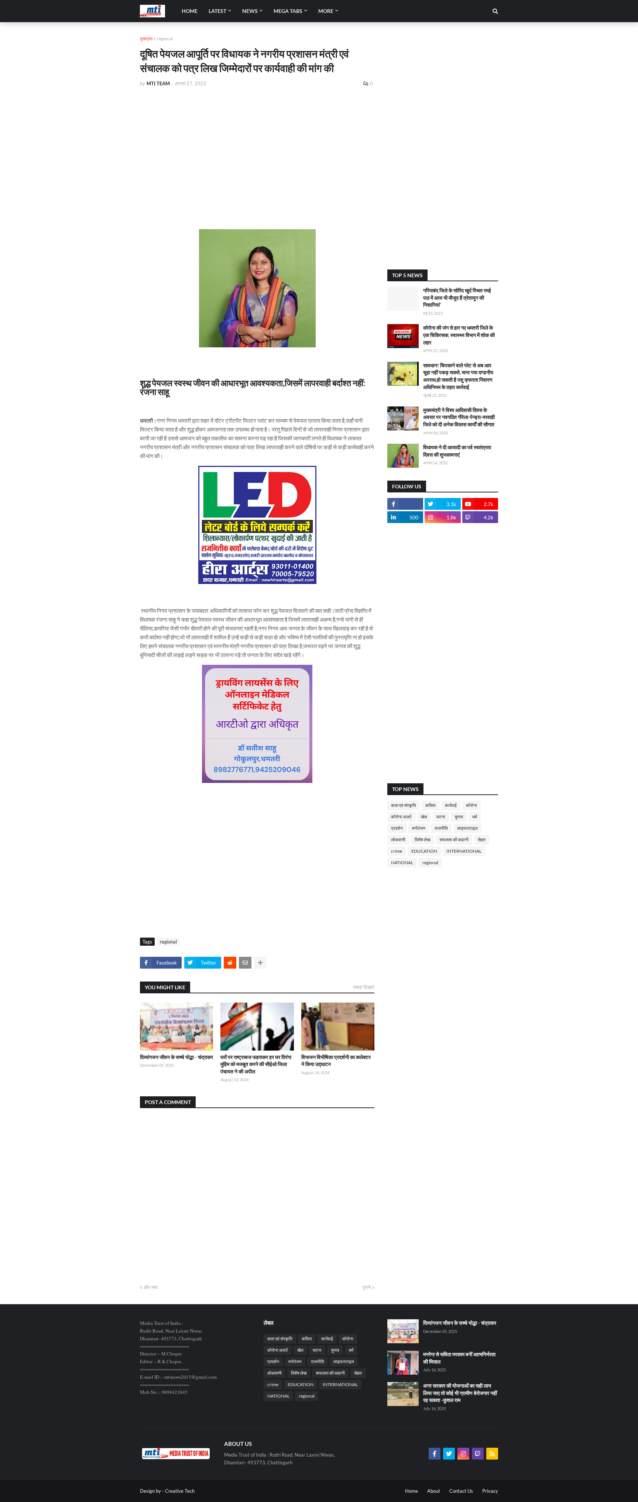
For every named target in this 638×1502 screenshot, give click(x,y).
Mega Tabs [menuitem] (288, 11)
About (433, 1491)
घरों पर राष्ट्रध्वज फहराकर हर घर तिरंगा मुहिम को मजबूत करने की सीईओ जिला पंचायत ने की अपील (255, 1064)
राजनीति (441, 828)
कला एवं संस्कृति (403, 805)
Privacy (490, 1491)
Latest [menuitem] (217, 11)
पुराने (367, 1287)
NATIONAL (402, 862)
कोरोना (471, 805)
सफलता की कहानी (454, 839)
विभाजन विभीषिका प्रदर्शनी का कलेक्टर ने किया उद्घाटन (336, 1061)
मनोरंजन (418, 828)
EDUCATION (424, 851)
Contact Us (461, 1491)
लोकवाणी (398, 839)
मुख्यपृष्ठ (146, 38)
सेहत (482, 839)
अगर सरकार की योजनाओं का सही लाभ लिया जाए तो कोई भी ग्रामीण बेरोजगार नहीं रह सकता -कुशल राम (460, 1392)
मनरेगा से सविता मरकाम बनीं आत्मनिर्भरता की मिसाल (459, 1358)
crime (396, 851)
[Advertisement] (257, 148)
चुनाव (459, 816)
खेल (424, 816)
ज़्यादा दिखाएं (363, 987)
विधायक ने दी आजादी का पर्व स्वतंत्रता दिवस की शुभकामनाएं (457, 451)
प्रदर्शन (397, 828)
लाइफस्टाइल (467, 828)
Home (411, 1491)
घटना (440, 816)
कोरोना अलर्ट (401, 816)
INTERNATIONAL (463, 851)
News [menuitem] (250, 11)
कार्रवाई (451, 805)
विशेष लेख (422, 839)
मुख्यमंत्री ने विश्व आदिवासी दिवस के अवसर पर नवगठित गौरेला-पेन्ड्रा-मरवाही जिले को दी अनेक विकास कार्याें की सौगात (459, 417)
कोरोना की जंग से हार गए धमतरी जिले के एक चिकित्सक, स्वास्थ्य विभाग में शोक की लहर (459, 334)
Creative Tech (180, 1491)
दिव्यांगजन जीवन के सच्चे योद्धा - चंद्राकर (176, 1057)
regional (165, 38)
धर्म (474, 816)
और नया (151, 1287)
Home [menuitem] (190, 11)
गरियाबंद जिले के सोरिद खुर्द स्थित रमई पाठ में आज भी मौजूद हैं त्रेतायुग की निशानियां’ (457, 297)
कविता (430, 805)
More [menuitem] (325, 11)
